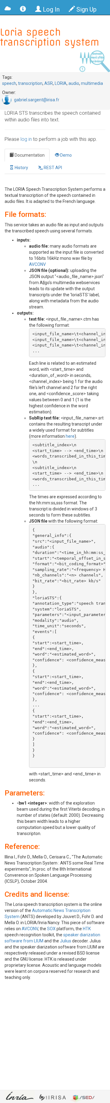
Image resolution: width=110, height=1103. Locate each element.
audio (73, 83)
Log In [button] (50, 9)
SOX (51, 928)
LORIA (61, 83)
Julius (65, 940)
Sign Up (86, 9)
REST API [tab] (52, 167)
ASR (48, 83)
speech (9, 83)
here (70, 436)
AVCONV (37, 264)
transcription (30, 83)
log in (26, 139)
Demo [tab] (65, 155)
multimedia (92, 83)
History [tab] (21, 167)
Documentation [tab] (29, 155)
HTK (87, 928)
